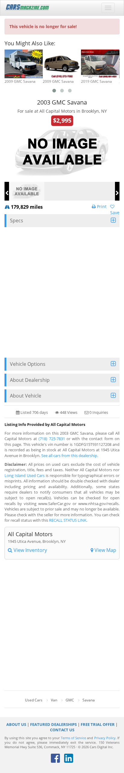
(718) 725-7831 (52, 438)
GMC (70, 700)
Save (114, 212)
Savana (88, 700)
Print (101, 206)
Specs (16, 220)
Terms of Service (73, 738)
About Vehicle (25, 395)
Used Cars (33, 700)
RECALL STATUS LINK (67, 520)
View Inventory (29, 550)
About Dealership (30, 380)
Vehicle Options (27, 364)
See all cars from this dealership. (69, 455)
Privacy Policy (105, 738)
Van (54, 700)
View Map (104, 550)
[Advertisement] (62, 292)
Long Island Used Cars (25, 475)
